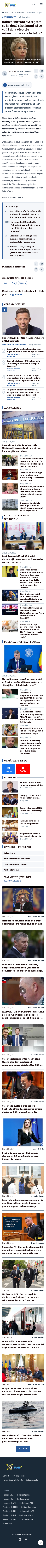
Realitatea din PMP (10, 1511)
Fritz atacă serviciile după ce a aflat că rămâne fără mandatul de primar (22, 922)
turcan (22, 283)
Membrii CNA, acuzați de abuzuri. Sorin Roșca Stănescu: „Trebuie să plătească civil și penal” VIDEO (25, 251)
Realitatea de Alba (26, 1519)
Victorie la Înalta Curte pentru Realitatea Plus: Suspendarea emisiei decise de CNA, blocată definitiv (22, 1109)
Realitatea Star (8, 1499)
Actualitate (20, 13)
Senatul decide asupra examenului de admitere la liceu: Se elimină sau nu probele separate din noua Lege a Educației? (22, 1205)
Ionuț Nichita (38, 1149)
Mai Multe (23, 1449)
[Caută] (33, 5)
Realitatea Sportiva (23, 1495)
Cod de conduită (32, 1480)
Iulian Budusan (37, 1055)
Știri (13, 13)
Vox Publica (7, 1523)
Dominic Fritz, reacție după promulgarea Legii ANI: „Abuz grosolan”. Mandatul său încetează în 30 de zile (32, 717)
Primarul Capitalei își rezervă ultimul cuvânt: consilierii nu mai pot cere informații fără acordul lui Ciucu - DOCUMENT (31, 747)
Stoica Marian (38, 1337)
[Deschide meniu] (41, 5)
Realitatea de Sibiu (9, 1519)
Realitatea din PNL (36, 917)
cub (5, 283)
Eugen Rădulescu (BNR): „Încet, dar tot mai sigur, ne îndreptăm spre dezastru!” (24, 363)
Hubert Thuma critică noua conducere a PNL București (31, 785)
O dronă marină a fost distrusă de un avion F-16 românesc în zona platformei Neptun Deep (22, 1438)
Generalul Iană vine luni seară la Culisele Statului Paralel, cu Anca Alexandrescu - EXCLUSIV (32, 613)
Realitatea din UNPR (27, 1511)
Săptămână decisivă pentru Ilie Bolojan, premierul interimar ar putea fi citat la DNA (31, 598)
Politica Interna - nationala (14, 345)
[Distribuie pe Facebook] (41, 71)
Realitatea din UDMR (10, 1507)
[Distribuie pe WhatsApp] (36, 76)
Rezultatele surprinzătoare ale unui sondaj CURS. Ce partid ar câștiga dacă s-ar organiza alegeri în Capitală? (31, 699)
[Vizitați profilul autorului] (4, 73)
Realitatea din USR (23, 1499)
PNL (13, 283)
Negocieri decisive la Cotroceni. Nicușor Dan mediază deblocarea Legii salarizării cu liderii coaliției (23, 392)
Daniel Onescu (24, 71)
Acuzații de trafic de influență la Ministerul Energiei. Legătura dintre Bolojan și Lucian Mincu (25, 214)
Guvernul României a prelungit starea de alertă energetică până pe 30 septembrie (31, 507)
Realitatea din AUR (9, 1503)
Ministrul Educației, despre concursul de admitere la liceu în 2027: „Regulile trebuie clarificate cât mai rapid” (31, 630)
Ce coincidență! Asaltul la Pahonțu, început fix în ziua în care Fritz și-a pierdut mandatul (26, 227)
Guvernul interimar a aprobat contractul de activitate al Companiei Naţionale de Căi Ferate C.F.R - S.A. (23, 1344)
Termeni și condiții (18, 1476)
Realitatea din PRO (26, 1503)
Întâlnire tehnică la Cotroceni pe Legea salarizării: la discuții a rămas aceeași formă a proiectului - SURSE (24, 378)
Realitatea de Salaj (26, 1515)
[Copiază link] (36, 71)
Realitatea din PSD (9, 1515)
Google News (15, 294)
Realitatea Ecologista (28, 1507)
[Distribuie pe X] (41, 76)
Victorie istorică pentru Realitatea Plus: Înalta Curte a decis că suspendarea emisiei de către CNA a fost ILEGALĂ (21, 1063)
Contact (6, 1476)
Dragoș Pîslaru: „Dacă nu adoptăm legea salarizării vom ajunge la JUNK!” (25, 350)
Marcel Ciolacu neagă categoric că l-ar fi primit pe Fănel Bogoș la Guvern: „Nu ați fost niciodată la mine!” (22, 682)
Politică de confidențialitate (13, 1480)
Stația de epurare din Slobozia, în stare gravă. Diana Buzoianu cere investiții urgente (20, 1156)
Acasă (6, 13)
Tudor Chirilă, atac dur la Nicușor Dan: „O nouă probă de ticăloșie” (31, 731)
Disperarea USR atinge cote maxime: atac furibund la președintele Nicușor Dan (23, 238)
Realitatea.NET (8, 1495)
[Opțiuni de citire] (40, 1542)
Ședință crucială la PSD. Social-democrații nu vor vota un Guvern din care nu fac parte (22, 559)
